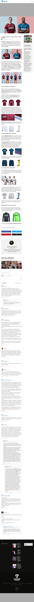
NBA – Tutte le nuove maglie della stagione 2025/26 (19, 559)
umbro (10, 227)
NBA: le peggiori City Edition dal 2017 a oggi (19, 551)
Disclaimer (14, 583)
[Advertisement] (17, 10)
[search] (31, 544)
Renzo (10, 301)
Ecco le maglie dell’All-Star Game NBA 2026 (27, 49)
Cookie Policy (21, 583)
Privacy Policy (29, 583)
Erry (11, 467)
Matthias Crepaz (5, 39)
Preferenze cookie (4, 543)
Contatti (8, 583)
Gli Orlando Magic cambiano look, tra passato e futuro (19, 566)
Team (4, 583)
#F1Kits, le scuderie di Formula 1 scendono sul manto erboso (27, 69)
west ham (13, 227)
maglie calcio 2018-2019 (5, 227)
